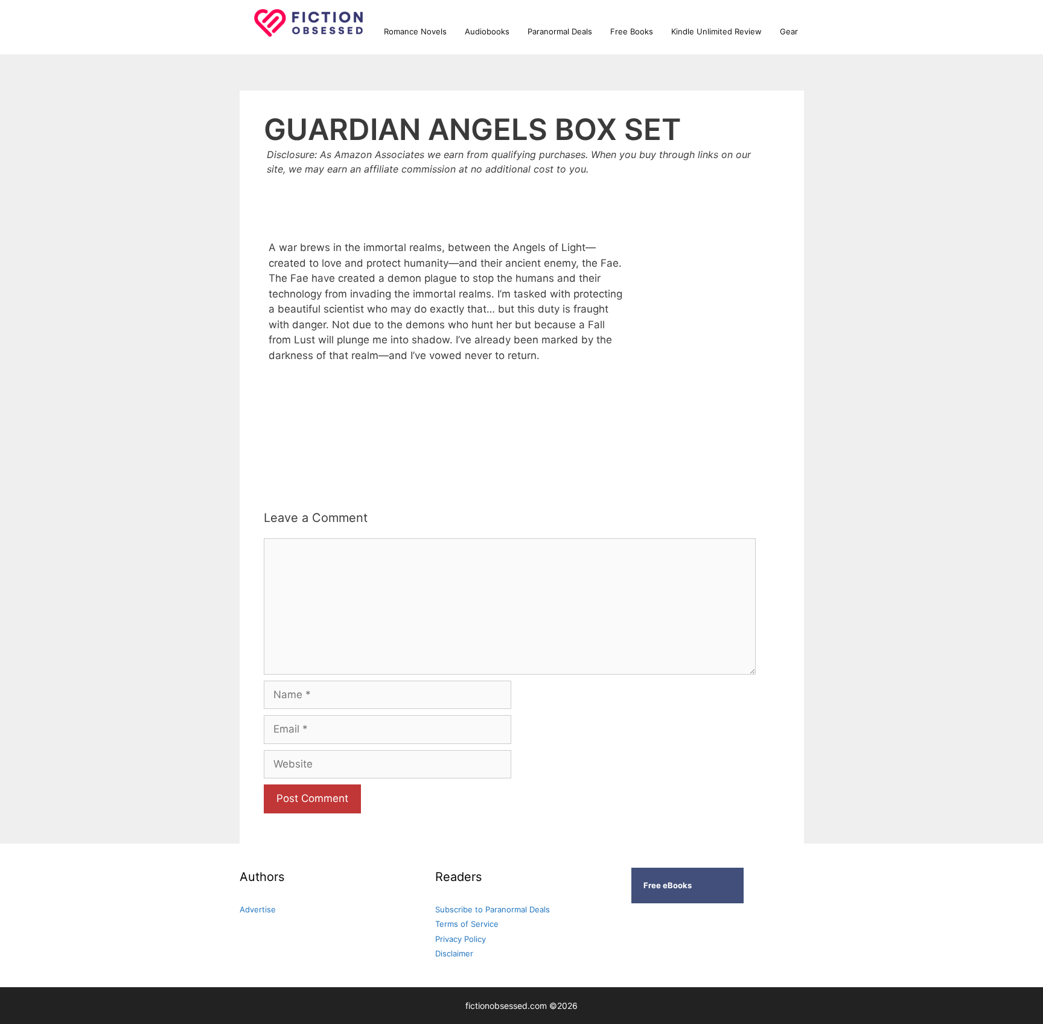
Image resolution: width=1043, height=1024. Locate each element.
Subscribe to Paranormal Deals (492, 909)
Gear (789, 31)
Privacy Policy (460, 939)
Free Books (631, 31)
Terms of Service (467, 924)
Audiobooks (487, 31)
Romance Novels (415, 31)
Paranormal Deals (560, 31)
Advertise (258, 909)
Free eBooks (667, 885)
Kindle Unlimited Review (716, 31)
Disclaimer (454, 953)
